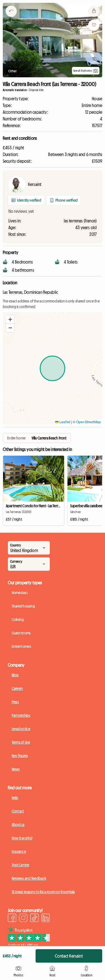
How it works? (22, 838)
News (16, 769)
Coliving (18, 619)
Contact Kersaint (69, 956)
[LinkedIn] (45, 919)
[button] (10, 319)
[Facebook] (12, 919)
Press (15, 702)
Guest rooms (21, 633)
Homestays (20, 593)
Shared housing (23, 606)
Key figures (20, 756)
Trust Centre (20, 865)
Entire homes (21, 646)
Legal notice (21, 729)
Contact (18, 811)
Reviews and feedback (29, 878)
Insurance (19, 851)
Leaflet (64, 421)
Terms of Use (21, 742)
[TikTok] (34, 919)
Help (15, 798)
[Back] (11, 18)
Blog (15, 675)
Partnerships (21, 715)
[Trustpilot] (29, 944)
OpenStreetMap (88, 421)
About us (18, 825)
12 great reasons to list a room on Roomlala (43, 892)
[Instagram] (23, 919)
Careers (17, 688)
